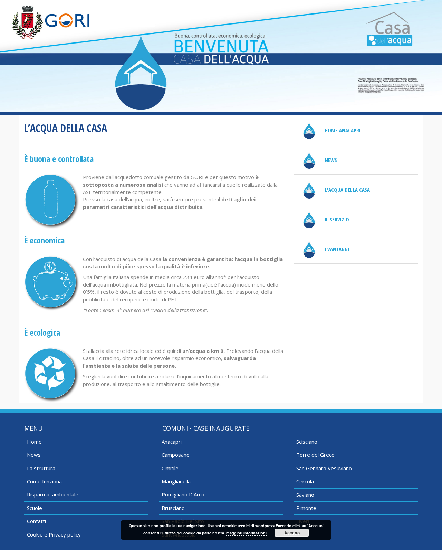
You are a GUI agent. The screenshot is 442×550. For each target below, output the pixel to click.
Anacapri (172, 441)
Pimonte (306, 507)
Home (34, 441)
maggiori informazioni (246, 532)
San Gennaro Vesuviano (324, 468)
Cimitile (170, 468)
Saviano (305, 494)
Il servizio (337, 219)
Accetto (292, 533)
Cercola (305, 481)
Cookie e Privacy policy (54, 534)
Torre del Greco (315, 454)
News (331, 159)
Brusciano (173, 507)
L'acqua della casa (347, 189)
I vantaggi (337, 248)
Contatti (36, 521)
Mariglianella (176, 481)
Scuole (34, 507)
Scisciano (306, 441)
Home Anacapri (343, 130)
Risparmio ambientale (52, 494)
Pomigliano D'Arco (183, 494)
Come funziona (44, 481)
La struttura (41, 468)
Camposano (176, 454)
